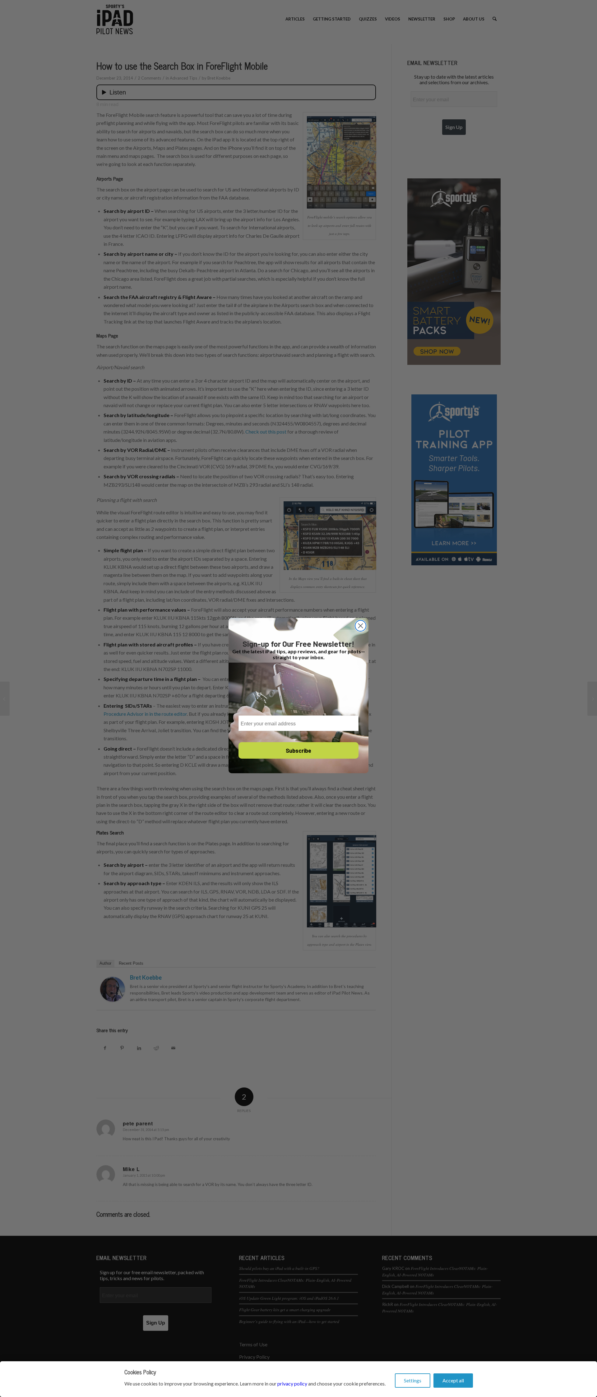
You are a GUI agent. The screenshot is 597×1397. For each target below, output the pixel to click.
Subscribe (298, 750)
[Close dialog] (360, 625)
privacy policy (292, 1383)
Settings (412, 1380)
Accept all (453, 1380)
